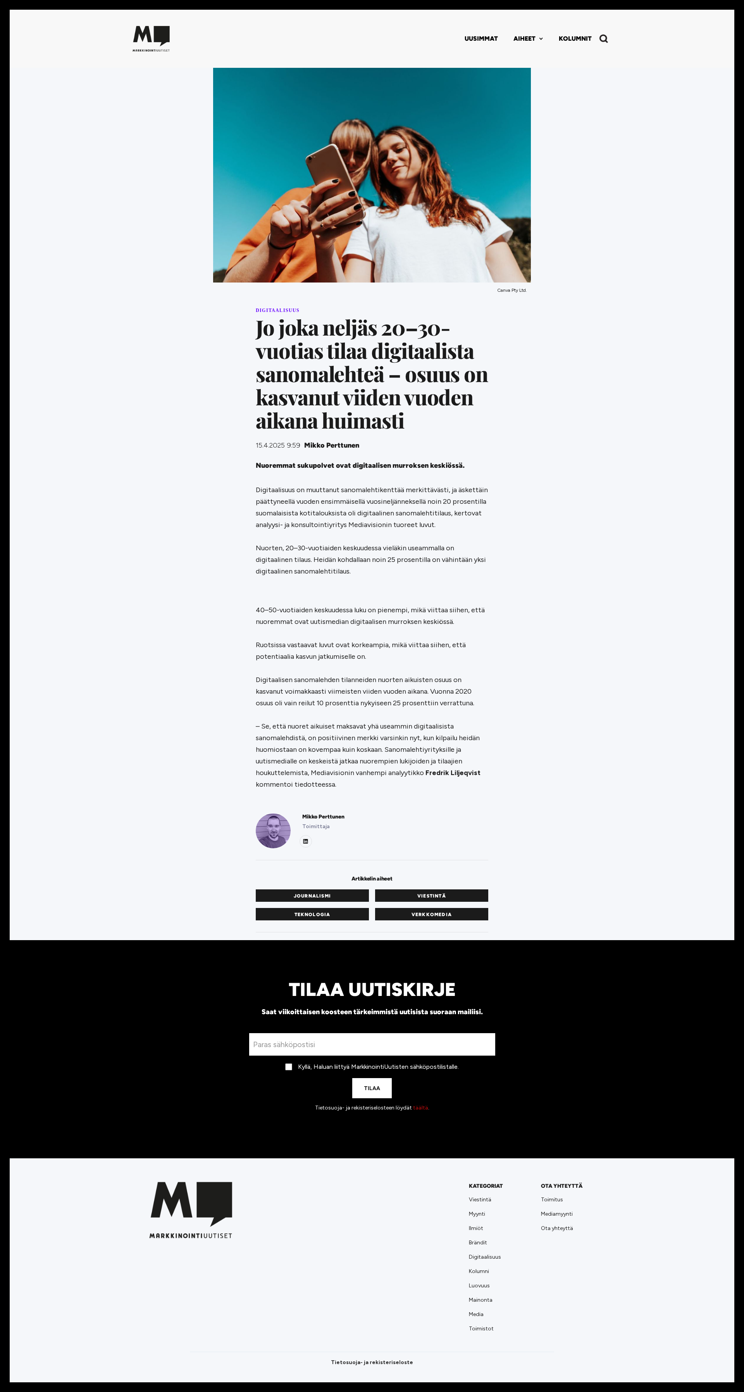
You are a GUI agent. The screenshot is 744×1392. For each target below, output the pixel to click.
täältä (420, 1107)
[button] (528, 38)
